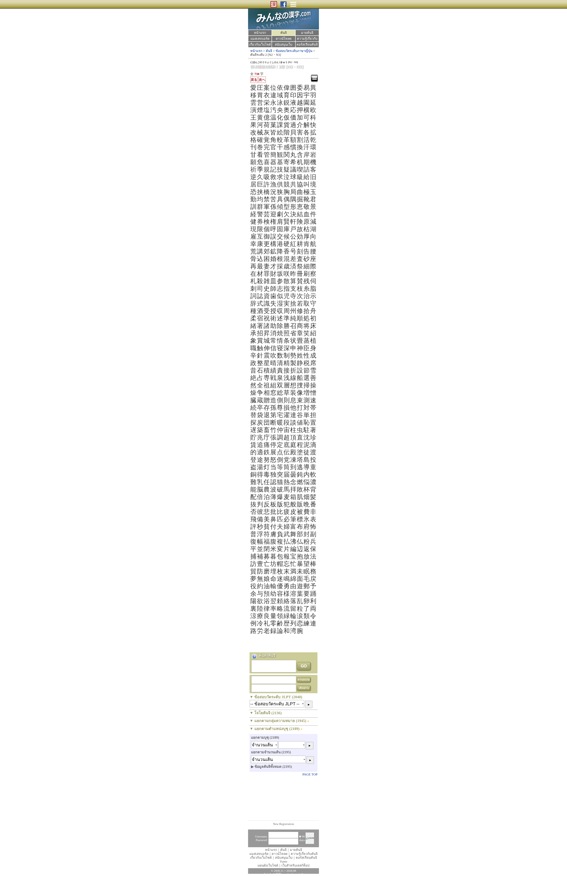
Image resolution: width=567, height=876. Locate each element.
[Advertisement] (274, 793)
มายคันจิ (307, 33)
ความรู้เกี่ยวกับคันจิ (307, 39)
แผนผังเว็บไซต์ (268, 865)
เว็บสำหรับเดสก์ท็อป (295, 865)
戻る (254, 80)
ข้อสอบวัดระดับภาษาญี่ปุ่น (294, 51)
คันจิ (283, 33)
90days (302, 838)
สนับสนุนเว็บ (283, 44)
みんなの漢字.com (275, 874)
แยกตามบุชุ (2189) (265, 737)
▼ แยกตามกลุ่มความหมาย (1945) (278, 721)
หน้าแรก (260, 33)
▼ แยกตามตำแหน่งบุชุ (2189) (275, 729)
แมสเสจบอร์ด (259, 38)
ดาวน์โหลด (283, 38)
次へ (262, 80)
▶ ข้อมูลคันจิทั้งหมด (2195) (271, 767)
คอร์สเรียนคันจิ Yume (307, 45)
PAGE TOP (309, 774)
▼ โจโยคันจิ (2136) (266, 713)
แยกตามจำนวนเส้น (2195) (271, 752)
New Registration (283, 824)
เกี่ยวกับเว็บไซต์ (260, 44)
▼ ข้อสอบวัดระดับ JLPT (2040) (276, 697)
